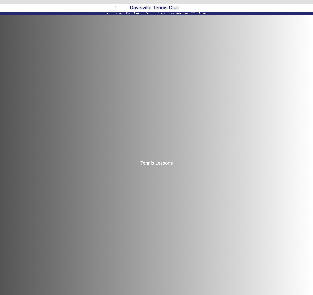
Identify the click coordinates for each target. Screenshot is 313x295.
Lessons (118, 13)
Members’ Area (174, 13)
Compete (138, 13)
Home (108, 13)
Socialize (150, 13)
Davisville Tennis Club (154, 7)
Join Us (161, 13)
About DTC (190, 13)
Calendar (203, 13)
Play (128, 13)
